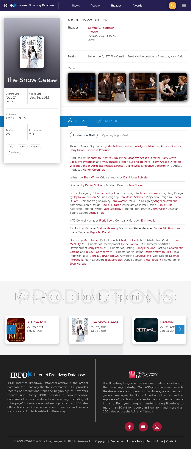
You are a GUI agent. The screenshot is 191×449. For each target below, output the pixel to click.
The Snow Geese (104, 322)
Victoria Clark (152, 259)
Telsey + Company (97, 252)
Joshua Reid (97, 212)
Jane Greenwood (151, 193)
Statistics (111, 121)
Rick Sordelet (113, 259)
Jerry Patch (95, 248)
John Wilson (159, 209)
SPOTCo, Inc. (143, 256)
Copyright (101, 441)
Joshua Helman (107, 228)
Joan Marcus (78, 263)
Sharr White (91, 177)
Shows (75, 5)
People (95, 5)
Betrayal (167, 322)
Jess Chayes (136, 185)
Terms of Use (155, 441)
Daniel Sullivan (94, 185)
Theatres (116, 5)
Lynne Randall (130, 244)
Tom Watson (119, 201)
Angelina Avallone (165, 201)
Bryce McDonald (101, 232)
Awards (137, 5)
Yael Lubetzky (112, 209)
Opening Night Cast (115, 135)
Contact (171, 441)
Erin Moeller (148, 220)
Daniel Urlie (164, 205)
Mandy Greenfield (94, 169)
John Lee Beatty (102, 193)
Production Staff (84, 135)
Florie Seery (106, 220)
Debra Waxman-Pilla (158, 252)
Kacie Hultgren (111, 205)
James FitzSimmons (167, 228)
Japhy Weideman (84, 197)
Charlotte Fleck (129, 240)
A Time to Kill (38, 322)
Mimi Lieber (91, 240)
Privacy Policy (135, 441)
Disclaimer (117, 441)
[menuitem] (75, 5)
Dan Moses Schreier (135, 177)
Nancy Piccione (145, 248)
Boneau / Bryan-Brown (104, 256)
